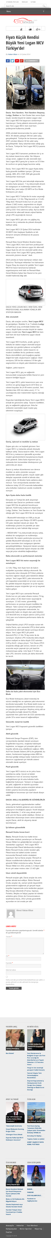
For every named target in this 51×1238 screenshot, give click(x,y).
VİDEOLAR (25, 2)
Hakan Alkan (12, 54)
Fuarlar (9, 1232)
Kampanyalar (11, 1229)
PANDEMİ (30, 1192)
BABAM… (30, 1189)
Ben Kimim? (10, 1053)
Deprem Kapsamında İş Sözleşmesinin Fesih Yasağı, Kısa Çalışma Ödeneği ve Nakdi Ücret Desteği (35, 1085)
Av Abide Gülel (33, 1026)
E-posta (9, 963)
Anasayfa (10, 1225)
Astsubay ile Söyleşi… (34, 1136)
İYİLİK (30, 1184)
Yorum (9, 936)
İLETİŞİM (33, 2)
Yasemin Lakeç (11, 1026)
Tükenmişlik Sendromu (14, 1126)
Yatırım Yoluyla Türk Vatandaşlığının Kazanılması (34, 1075)
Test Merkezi (32, 1225)
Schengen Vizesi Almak (14, 1134)
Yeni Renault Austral (34, 1121)
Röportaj (38, 1229)
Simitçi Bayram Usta (13, 1184)
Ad (7, 956)
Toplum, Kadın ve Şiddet (35, 1139)
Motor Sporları (26, 1229)
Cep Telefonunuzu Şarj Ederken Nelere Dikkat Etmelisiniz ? (14, 1119)
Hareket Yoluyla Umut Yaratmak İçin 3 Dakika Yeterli (14, 1212)
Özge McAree (11, 1162)
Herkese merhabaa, (13, 1049)
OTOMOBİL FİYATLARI (12, 2)
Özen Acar (31, 1099)
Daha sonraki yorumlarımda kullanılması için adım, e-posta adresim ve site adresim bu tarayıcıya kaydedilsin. (25, 982)
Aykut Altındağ (12, 1099)
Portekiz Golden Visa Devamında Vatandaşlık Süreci (35, 1046)
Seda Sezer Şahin (34, 1162)
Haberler (20, 1225)
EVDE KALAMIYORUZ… (34, 1195)
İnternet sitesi (11, 970)
